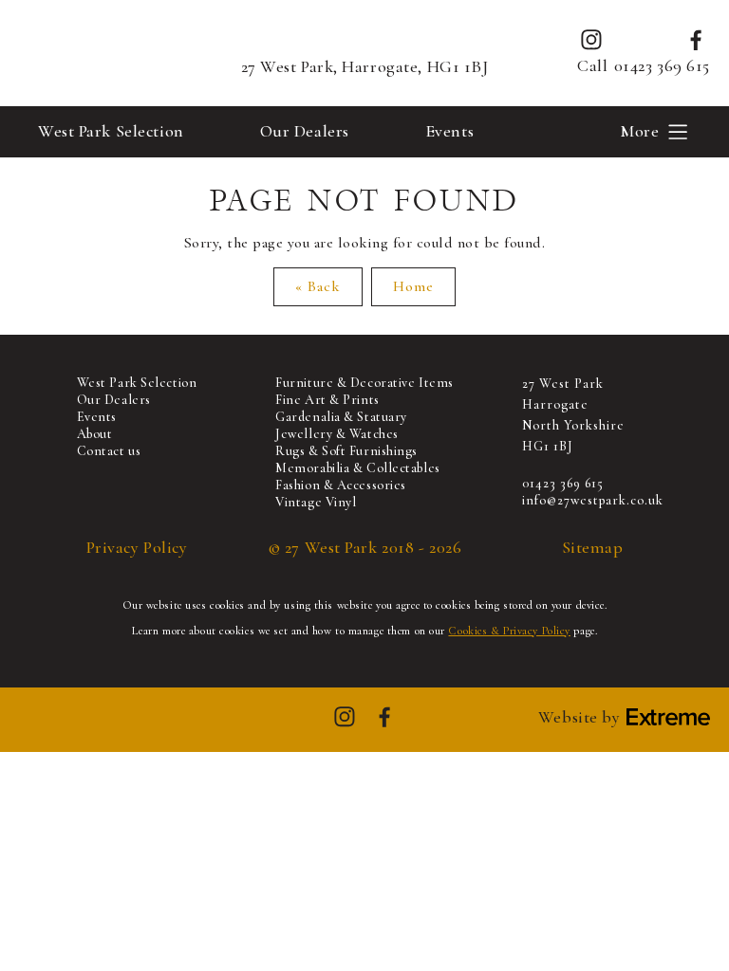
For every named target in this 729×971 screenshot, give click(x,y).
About (95, 434)
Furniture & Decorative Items (364, 383)
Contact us (109, 451)
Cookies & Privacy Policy (509, 630)
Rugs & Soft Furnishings (346, 451)
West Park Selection (111, 130)
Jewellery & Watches (337, 434)
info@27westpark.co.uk (593, 500)
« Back (318, 286)
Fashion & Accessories (340, 485)
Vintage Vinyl (315, 502)
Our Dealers (304, 130)
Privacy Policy (137, 548)
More (639, 130)
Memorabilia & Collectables (357, 468)
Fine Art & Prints (327, 400)
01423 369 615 (662, 66)
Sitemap (593, 548)
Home (414, 286)
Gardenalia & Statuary (341, 417)
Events (449, 130)
